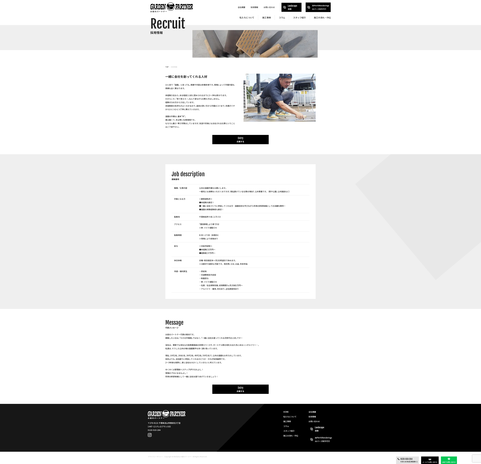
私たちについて (246, 17)
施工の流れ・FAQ (322, 17)
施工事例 (266, 17)
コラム (282, 17)
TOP (167, 67)
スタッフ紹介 (299, 17)
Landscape (292, 7)
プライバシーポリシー (155, 456)
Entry (240, 140)
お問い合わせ (269, 7)
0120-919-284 (409, 460)
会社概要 (241, 7)
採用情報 (254, 7)
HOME (286, 412)
